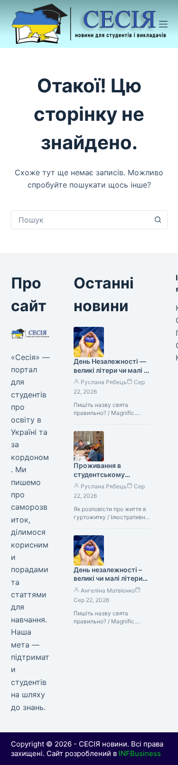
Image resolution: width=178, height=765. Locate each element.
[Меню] (163, 24)
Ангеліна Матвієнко (108, 590)
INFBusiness (140, 753)
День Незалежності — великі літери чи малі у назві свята (111, 370)
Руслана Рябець (104, 382)
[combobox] (80, 219)
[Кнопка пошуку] (158, 220)
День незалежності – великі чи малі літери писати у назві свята (108, 579)
